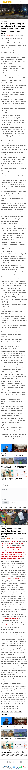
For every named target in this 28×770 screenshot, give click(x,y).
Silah (20, 711)
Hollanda (9, 438)
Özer (16, 711)
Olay (11, 711)
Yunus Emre (4, 714)
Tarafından (4, 442)
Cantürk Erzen (5, 711)
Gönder (5, 502)
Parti (19, 438)
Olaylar (14, 438)
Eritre (3, 438)
